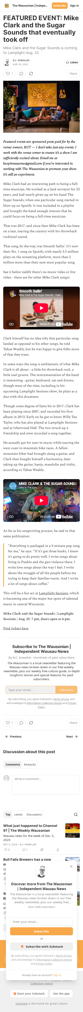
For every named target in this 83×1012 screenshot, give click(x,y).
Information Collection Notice (54, 959)
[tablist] (20, 765)
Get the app (61, 993)
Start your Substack (31, 993)
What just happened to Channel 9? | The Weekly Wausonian (30, 828)
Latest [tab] (18, 814)
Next (69, 736)
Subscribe (59, 5)
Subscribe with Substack (44, 946)
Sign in (74, 5)
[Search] (76, 815)
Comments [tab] (13, 764)
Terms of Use (63, 955)
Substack (22, 1003)
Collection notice (41, 983)
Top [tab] (8, 814)
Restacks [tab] (30, 764)
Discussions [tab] (34, 814)
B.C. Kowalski (21, 60)
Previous (15, 736)
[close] (71, 866)
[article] (41, 837)
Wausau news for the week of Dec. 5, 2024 (28, 838)
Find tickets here (15, 628)
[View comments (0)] (21, 74)
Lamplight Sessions (53, 593)
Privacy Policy (44, 963)
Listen (74, 62)
